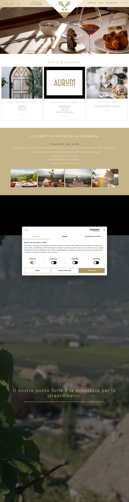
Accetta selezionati (64, 270)
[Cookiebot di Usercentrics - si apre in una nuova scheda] (91, 230)
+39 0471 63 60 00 (9, 4)
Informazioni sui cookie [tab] (93, 236)
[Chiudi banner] (104, 230)
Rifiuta (37, 270)
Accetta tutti (92, 270)
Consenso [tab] (36, 236)
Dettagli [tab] (64, 236)
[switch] (54, 262)
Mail (18, 4)
